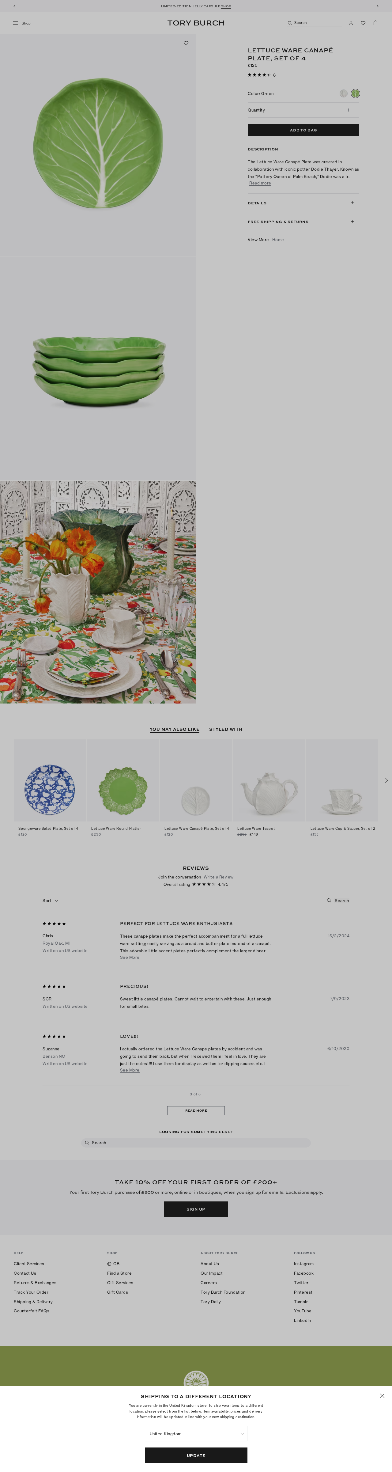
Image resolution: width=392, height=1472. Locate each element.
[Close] (382, 1395)
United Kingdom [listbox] (166, 1433)
